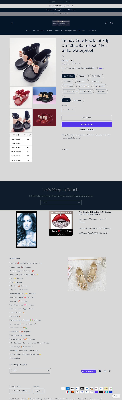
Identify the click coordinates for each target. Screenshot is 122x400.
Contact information (96, 399)
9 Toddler (96, 81)
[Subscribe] (78, 202)
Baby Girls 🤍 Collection (19, 290)
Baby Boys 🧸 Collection (19, 286)
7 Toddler (82, 76)
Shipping (64, 64)
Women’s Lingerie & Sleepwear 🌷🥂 (24, 275)
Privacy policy (59, 399)
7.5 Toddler (96, 76)
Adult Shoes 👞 (15, 316)
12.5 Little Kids (86, 91)
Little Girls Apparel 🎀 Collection (22, 297)
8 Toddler (67, 81)
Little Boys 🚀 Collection (19, 301)
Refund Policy (15, 358)
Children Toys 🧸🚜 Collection (21, 347)
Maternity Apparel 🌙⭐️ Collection (23, 293)
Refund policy (48, 399)
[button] (12, 23)
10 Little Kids (84, 86)
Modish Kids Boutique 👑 (22, 399)
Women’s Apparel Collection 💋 (22, 271)
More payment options (87, 129)
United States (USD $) (19, 391)
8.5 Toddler (81, 81)
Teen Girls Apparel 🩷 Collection (22, 305)
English (37, 391)
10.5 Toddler (100, 86)
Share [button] (66, 149)
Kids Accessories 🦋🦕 (18, 328)
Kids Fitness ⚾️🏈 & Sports (20, 331)
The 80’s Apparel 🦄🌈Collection (22, 339)
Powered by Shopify (36, 399)
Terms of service (71, 399)
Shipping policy (83, 399)
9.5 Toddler (68, 86)
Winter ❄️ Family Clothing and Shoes (24, 350)
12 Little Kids (69, 91)
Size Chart (101, 91)
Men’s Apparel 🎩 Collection (20, 267)
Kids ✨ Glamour (16, 282)
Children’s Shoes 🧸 (17, 312)
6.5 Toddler (68, 76)
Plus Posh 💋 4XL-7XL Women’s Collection (26, 263)
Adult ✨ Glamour (16, 278)
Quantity (65, 105)
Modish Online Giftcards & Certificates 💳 (25, 354)
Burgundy (78, 100)
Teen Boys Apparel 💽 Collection (22, 309)
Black (66, 100)
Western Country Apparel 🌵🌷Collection (25, 320)
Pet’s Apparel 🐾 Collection (20, 335)
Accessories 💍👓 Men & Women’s (23, 324)
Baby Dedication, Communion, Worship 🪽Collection (30, 343)
